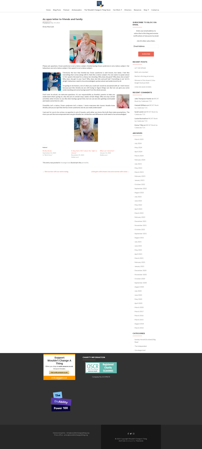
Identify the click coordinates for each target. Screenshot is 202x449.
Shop (145, 10)
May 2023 (138, 168)
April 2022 (138, 209)
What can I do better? (107, 151)
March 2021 (139, 258)
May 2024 (138, 147)
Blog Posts (57, 10)
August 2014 (139, 324)
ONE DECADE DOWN (143, 87)
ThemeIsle (139, 441)
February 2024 (140, 160)
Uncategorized (65, 163)
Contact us (155, 10)
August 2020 (139, 287)
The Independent (141, 346)
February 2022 (140, 217)
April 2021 (138, 254)
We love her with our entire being (55, 171)
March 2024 (139, 156)
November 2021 (141, 225)
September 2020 (141, 283)
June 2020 (138, 295)
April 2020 (138, 303)
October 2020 (140, 279)
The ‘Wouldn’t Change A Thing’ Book (97, 10)
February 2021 (140, 262)
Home (48, 10)
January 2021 (139, 266)
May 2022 (138, 205)
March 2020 (139, 307)
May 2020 (138, 299)
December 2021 (140, 221)
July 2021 (138, 242)
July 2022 (138, 197)
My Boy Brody (47, 151)
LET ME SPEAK (140, 68)
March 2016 (139, 315)
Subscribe (146, 54)
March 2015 (139, 320)
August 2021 (139, 238)
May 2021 (138, 250)
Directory (127, 10)
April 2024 (138, 152)
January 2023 (139, 180)
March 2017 (139, 311)
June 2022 (138, 201)
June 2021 (138, 246)
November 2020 (141, 274)
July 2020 (138, 291)
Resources (137, 10)
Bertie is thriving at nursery (144, 76)
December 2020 (140, 270)
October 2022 (140, 184)
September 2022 (141, 188)
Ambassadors (77, 10)
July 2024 (138, 143)
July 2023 (138, 164)
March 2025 (139, 139)
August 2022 (139, 192)
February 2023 (140, 176)
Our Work (116, 10)
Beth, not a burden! (141, 72)
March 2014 (139, 328)
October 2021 (140, 229)
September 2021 (141, 233)
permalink (84, 163)
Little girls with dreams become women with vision (110, 171)
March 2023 (139, 172)
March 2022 (139, 213)
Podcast (66, 10)
